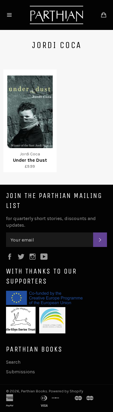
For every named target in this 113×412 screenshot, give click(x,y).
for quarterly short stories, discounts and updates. (51, 222)
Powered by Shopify (66, 391)
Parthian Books (34, 391)
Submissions (20, 372)
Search (13, 362)
